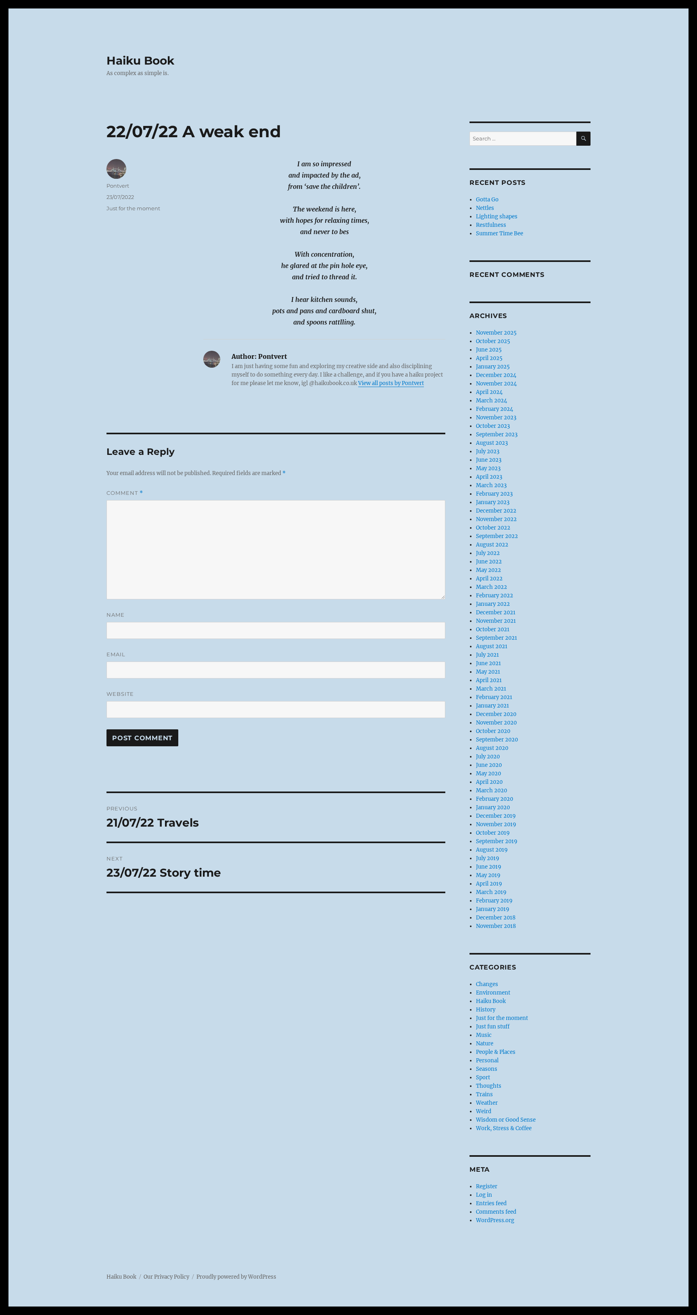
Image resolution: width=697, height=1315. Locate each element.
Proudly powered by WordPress (236, 1276)
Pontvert (117, 185)
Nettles (485, 208)
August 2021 (491, 646)
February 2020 (494, 799)
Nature (484, 1043)
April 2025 (489, 358)
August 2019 (492, 849)
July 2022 (488, 553)
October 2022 (493, 527)
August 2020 (492, 748)
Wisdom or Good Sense (506, 1119)
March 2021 (491, 688)
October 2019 (493, 832)
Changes (487, 984)
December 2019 (496, 815)
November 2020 (496, 722)
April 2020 (489, 782)
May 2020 (488, 773)
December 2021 (495, 612)
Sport (483, 1077)
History (485, 1009)
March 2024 (491, 400)
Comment (124, 493)
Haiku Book (140, 60)
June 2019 (488, 866)
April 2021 (489, 680)
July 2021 (487, 654)
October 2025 (493, 341)
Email (115, 654)
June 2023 (488, 459)
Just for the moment (133, 208)
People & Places (495, 1052)
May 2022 (488, 570)
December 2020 (496, 714)
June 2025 (489, 349)
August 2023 (492, 443)
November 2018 (496, 926)
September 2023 (497, 434)
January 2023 (492, 502)
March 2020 (491, 790)
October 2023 (493, 426)
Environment (493, 992)
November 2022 (496, 519)
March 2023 (491, 485)
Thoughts (488, 1086)
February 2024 (494, 409)
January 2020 (493, 807)
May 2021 (488, 671)
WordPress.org (495, 1220)
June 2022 (489, 561)
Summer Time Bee (499, 233)
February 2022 (494, 595)
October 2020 (493, 731)
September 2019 (497, 841)
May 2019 (488, 875)
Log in (484, 1194)
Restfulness (491, 225)
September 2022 (497, 536)
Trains (484, 1094)
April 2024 (489, 392)
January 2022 (493, 604)
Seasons (486, 1069)
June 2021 (488, 663)
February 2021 (494, 697)
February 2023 (494, 493)
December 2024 (496, 375)
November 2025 (496, 332)
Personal (487, 1060)
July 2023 (487, 451)
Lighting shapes (497, 216)
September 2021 (496, 637)
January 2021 (492, 705)
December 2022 (496, 510)
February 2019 (494, 900)
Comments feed (496, 1211)
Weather (487, 1102)
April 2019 (489, 883)
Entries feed (491, 1203)
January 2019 (492, 909)
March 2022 (491, 587)
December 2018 (495, 917)
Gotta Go (487, 199)
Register (486, 1186)
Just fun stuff (492, 1026)
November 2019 (496, 824)
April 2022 (489, 578)
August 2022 (492, 544)
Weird (483, 1111)
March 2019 (491, 892)
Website (120, 694)
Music (484, 1035)
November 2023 (496, 417)
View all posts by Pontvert (391, 383)
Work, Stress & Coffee (504, 1128)
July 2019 (487, 858)
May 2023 (488, 468)
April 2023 (489, 476)
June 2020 (489, 765)
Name (115, 614)
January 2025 (493, 366)
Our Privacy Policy (166, 1276)
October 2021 (492, 629)
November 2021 (496, 621)
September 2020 (497, 739)
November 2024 (496, 383)
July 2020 (488, 756)
